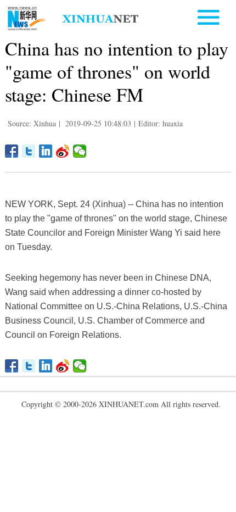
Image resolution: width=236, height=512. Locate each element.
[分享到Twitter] (29, 151)
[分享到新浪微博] (63, 151)
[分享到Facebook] (12, 151)
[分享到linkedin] (46, 151)
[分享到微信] (80, 151)
